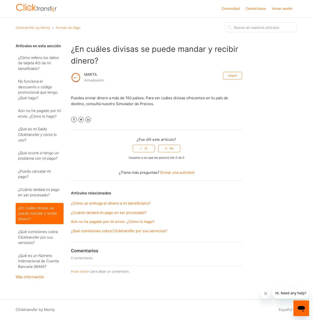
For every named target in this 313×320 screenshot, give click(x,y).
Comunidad (231, 8)
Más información (30, 277)
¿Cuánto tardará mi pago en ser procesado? (38, 192)
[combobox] (260, 27)
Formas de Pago (68, 28)
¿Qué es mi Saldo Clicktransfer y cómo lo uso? (37, 134)
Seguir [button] (232, 75)
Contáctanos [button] (256, 8)
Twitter (81, 120)
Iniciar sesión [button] (282, 8)
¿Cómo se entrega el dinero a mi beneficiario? (111, 203)
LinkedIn (88, 120)
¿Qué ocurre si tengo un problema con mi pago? (38, 156)
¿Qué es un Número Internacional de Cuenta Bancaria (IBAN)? (38, 261)
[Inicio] (36, 11)
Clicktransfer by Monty (33, 28)
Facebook (74, 120)
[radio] (144, 148)
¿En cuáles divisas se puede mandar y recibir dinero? (37, 213)
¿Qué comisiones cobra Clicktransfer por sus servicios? (38, 237)
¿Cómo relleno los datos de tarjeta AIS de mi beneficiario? (38, 63)
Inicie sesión (80, 271)
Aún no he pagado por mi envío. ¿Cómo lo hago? (39, 113)
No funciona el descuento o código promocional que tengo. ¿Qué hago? (38, 89)
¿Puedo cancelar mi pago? (34, 174)
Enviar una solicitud (177, 172)
